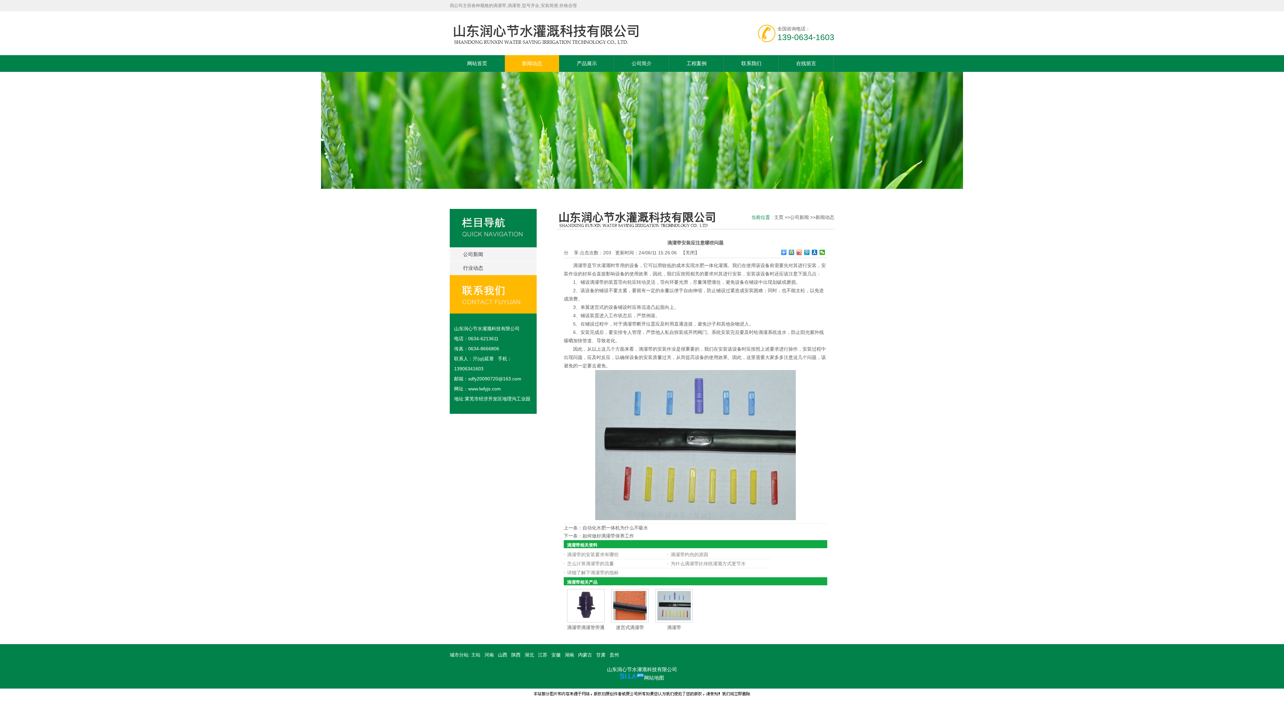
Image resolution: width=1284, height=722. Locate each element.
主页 (778, 217)
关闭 (690, 252)
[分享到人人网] (815, 252)
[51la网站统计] (632, 678)
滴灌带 (674, 627)
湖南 (569, 654)
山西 (502, 654)
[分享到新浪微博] (799, 252)
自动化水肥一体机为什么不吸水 (615, 527)
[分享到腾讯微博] (807, 252)
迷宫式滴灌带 (630, 627)
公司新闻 (799, 217)
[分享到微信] (822, 252)
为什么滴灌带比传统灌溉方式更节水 (708, 563)
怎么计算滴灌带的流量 (590, 563)
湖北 (529, 654)
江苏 (542, 654)
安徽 (556, 654)
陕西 (516, 654)
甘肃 (601, 654)
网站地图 (654, 678)
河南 (489, 654)
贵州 (614, 654)
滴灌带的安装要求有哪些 (593, 554)
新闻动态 (825, 217)
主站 (475, 654)
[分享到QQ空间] (791, 252)
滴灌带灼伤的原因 (689, 554)
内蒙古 (585, 654)
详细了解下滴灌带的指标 (593, 572)
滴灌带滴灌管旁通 (586, 627)
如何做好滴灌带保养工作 (608, 535)
